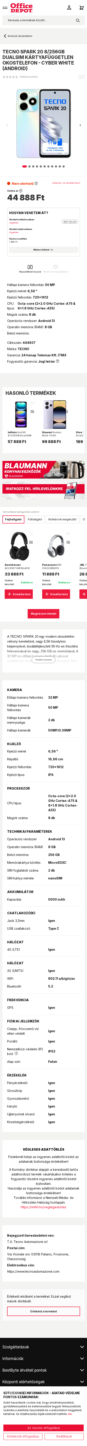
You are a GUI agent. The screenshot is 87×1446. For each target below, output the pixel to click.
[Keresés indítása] (78, 20)
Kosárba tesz (22, 594)
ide (70, 1414)
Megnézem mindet (43, 613)
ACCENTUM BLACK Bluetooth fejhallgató (17, 569)
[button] (80, 125)
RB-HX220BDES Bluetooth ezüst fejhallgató (53, 569)
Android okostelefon (20, 36)
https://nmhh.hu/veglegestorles (43, 1207)
